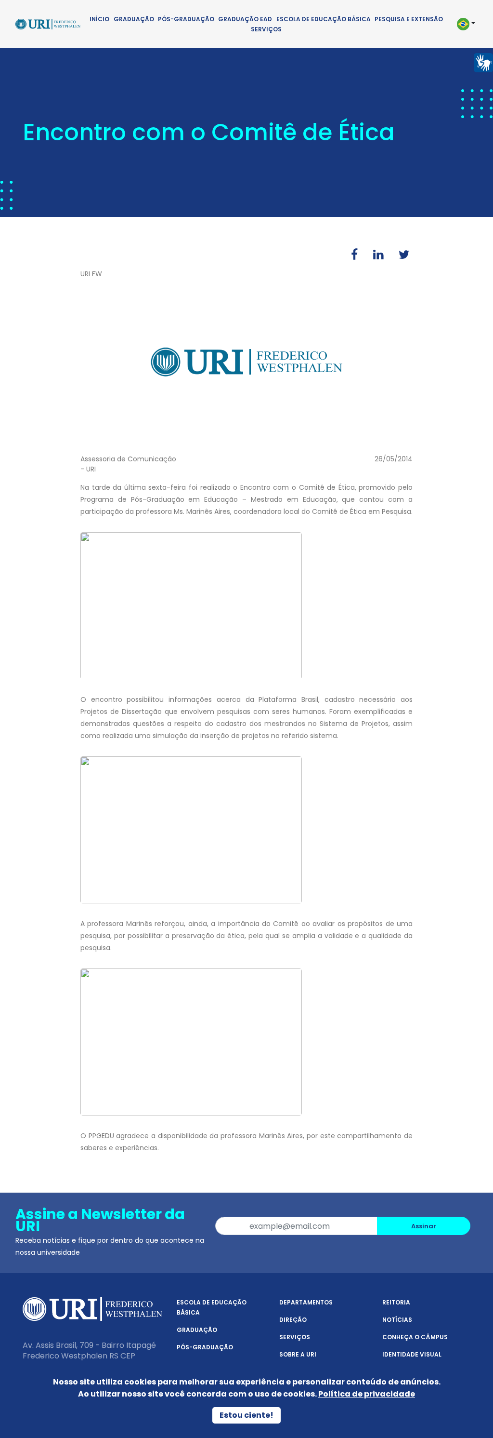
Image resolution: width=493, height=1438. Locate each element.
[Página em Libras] (483, 61)
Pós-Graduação (186, 19)
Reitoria (396, 1302)
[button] (465, 24)
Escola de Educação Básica (323, 19)
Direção (293, 1320)
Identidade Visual (411, 1354)
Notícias (397, 1320)
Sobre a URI (297, 1354)
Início (99, 19)
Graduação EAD (245, 19)
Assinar (423, 1226)
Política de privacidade (366, 1393)
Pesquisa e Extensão (409, 19)
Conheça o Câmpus (415, 1337)
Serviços (266, 29)
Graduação (134, 19)
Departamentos (306, 1302)
